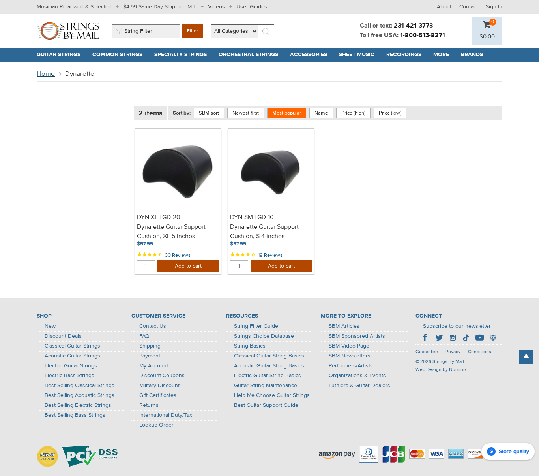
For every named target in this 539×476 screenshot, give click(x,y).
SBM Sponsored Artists (357, 336)
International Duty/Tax (165, 415)
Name (321, 113)
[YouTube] (479, 338)
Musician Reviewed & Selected (74, 6)
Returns (149, 405)
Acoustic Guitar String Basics (269, 366)
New (50, 326)
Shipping (150, 346)
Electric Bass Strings (69, 375)
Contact (468, 6)
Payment (149, 356)
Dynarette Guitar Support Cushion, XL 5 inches (171, 232)
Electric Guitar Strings (71, 366)
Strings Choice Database (264, 336)
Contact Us (152, 326)
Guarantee (426, 352)
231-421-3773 (413, 26)
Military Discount (159, 385)
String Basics (250, 346)
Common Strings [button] (120, 54)
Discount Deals (63, 336)
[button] (487, 36)
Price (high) (353, 113)
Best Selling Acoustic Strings (79, 395)
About (444, 6)
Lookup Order (156, 425)
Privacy (452, 352)
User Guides (251, 6)
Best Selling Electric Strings (78, 405)
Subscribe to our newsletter (457, 326)
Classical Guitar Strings (72, 346)
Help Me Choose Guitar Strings (272, 395)
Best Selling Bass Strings (75, 415)
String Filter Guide (256, 326)
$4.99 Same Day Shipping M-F (160, 6)
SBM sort (209, 113)
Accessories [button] (311, 54)
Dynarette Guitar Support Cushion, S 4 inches (264, 232)
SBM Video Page (349, 346)
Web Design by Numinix (441, 369)
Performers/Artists (351, 366)
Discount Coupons (162, 375)
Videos (216, 6)
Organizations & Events (357, 375)
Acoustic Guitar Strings (72, 356)
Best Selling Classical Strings (79, 385)
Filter (192, 31)
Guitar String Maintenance (265, 385)
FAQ (144, 336)
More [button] (444, 54)
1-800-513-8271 (422, 35)
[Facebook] (426, 338)
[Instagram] (453, 338)
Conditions (479, 352)
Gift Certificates (157, 395)
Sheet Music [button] (359, 54)
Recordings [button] (406, 54)
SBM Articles (344, 326)
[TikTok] (466, 338)
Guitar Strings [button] (61, 54)
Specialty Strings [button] (183, 54)
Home (46, 74)
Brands (472, 54)
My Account (153, 366)
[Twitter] (439, 338)
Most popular (286, 113)
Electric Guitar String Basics (267, 375)
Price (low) (390, 113)
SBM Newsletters (350, 356)
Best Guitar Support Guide (266, 405)
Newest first (245, 113)
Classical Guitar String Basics (269, 356)
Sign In (494, 6)
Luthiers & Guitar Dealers (359, 385)
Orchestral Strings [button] (251, 54)
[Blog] (493, 338)
